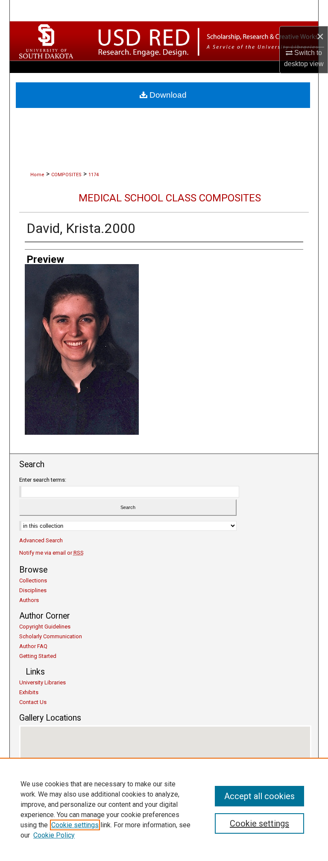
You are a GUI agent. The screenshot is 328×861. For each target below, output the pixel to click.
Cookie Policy (54, 835)
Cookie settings (75, 825)
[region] (164, 809)
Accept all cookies (259, 796)
